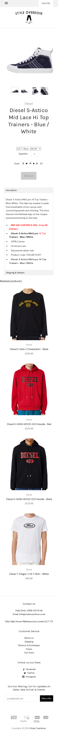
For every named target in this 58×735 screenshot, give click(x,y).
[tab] (28, 190)
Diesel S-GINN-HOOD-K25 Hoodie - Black (29, 499)
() (46, 3)
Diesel (29, 103)
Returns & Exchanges (29, 645)
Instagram (31, 676)
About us (29, 637)
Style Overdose (38, 728)
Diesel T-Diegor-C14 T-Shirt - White (29, 573)
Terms (29, 649)
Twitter (31, 672)
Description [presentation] (11, 190)
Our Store (29, 652)
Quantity (23, 153)
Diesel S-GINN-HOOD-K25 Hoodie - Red (29, 424)
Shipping (29, 641)
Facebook (31, 669)
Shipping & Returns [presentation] (15, 272)
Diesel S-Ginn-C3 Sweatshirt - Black (29, 349)
